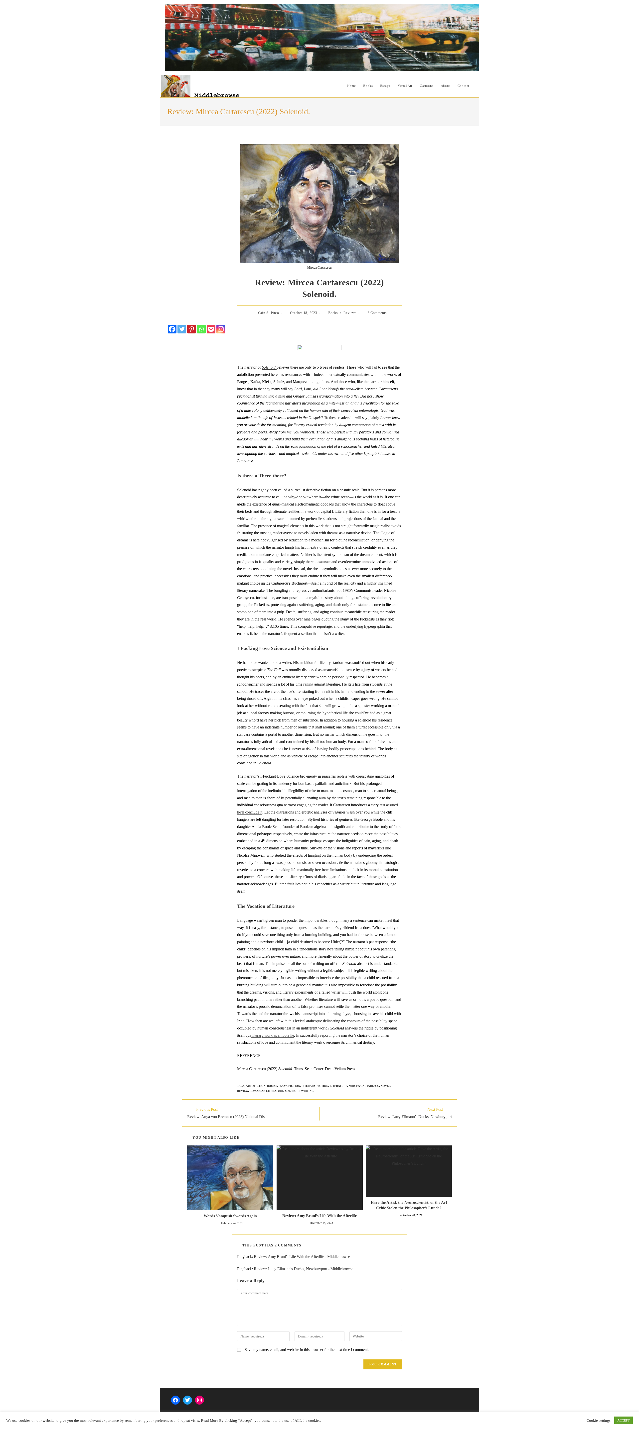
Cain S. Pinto (268, 313)
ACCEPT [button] (623, 1420)
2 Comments (377, 313)
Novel (385, 1085)
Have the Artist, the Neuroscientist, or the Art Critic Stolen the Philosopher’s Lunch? (409, 1205)
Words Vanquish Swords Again (230, 1216)
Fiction (294, 1085)
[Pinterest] (191, 329)
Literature (338, 1085)
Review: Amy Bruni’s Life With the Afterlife (319, 1216)
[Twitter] (181, 329)
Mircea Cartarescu (364, 1085)
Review (242, 1090)
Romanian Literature (267, 1090)
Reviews (349, 313)
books (272, 1085)
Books (333, 313)
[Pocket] (211, 329)
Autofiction (256, 1085)
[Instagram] (220, 329)
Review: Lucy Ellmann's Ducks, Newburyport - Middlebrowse (303, 1269)
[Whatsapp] (201, 329)
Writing (307, 1090)
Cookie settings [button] (599, 1421)
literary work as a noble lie (272, 1035)
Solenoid (292, 1090)
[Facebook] (172, 329)
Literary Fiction (315, 1085)
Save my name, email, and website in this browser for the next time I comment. (307, 1349)
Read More (209, 1421)
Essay (283, 1085)
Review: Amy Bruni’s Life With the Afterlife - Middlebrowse (302, 1256)
